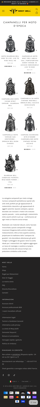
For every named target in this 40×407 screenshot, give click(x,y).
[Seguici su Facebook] (3, 375)
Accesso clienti (7, 304)
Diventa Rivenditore (9, 289)
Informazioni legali (8, 317)
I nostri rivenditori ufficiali (11, 311)
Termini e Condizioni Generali (12, 321)
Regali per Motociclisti (10, 274)
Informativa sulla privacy (11, 325)
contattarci (16, 354)
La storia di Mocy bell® (10, 329)
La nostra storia (7, 282)
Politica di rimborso (9, 344)
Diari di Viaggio (7, 278)
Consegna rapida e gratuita (12, 340)
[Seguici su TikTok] (14, 375)
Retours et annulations (10, 336)
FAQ (3, 285)
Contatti (5, 293)
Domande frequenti (9, 332)
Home (4, 267)
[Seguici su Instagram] (9, 375)
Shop (4, 270)
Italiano (25, 381)
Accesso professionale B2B (12, 307)
